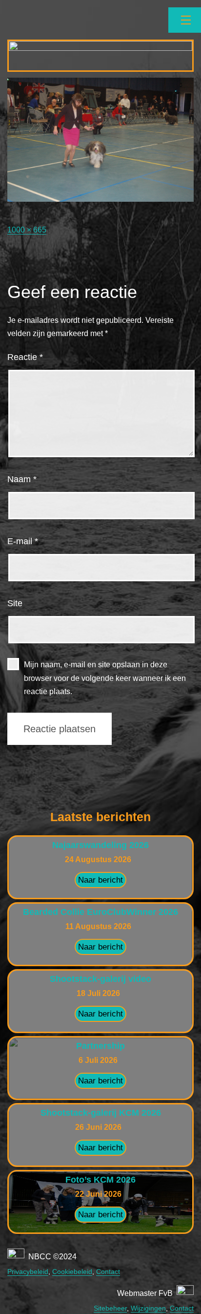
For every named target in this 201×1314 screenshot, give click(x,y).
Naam (22, 479)
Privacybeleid (27, 1271)
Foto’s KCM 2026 (100, 1180)
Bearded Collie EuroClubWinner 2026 (100, 912)
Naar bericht (100, 880)
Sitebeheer (110, 1308)
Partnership (100, 1046)
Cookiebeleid (72, 1271)
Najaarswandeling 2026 (100, 845)
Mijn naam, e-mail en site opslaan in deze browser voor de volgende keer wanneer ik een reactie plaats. (105, 677)
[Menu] (184, 20)
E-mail (22, 541)
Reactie (25, 357)
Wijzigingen (148, 1308)
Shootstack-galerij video (100, 979)
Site (14, 603)
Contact (108, 1271)
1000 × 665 (26, 230)
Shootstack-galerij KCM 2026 (100, 1113)
